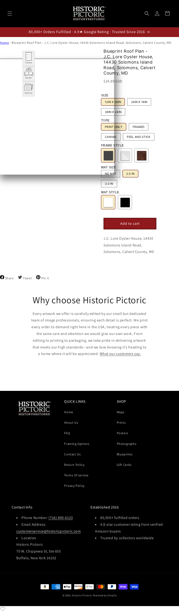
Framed (139, 127)
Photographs (127, 444)
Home (4, 43)
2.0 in (130, 173)
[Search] (147, 13)
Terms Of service (76, 475)
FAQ (67, 433)
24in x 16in (139, 102)
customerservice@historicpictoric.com (48, 531)
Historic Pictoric (82, 595)
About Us (71, 422)
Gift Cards (124, 465)
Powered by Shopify (105, 595)
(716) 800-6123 (60, 517)
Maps (120, 412)
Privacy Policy (74, 486)
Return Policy (74, 465)
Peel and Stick (138, 137)
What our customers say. (120, 353)
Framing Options (76, 444)
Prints (121, 422)
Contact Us (72, 454)
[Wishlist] (3, 609)
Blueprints (125, 454)
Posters (122, 433)
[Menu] (10, 13)
